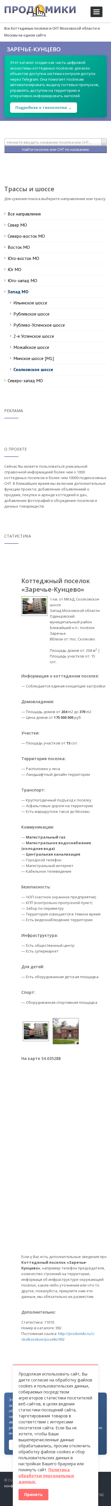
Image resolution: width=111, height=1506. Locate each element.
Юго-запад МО (22, 280)
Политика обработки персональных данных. (46, 1475)
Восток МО (19, 247)
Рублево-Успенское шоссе (39, 325)
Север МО (17, 225)
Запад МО (18, 291)
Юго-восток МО (23, 258)
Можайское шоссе (31, 347)
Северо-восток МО (26, 236)
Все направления (24, 214)
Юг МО (14, 269)
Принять (33, 1494)
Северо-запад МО (25, 380)
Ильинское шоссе (30, 303)
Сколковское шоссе (33, 369)
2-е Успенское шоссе (33, 336)
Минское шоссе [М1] (33, 358)
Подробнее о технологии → (43, 107)
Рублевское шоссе (31, 314)
